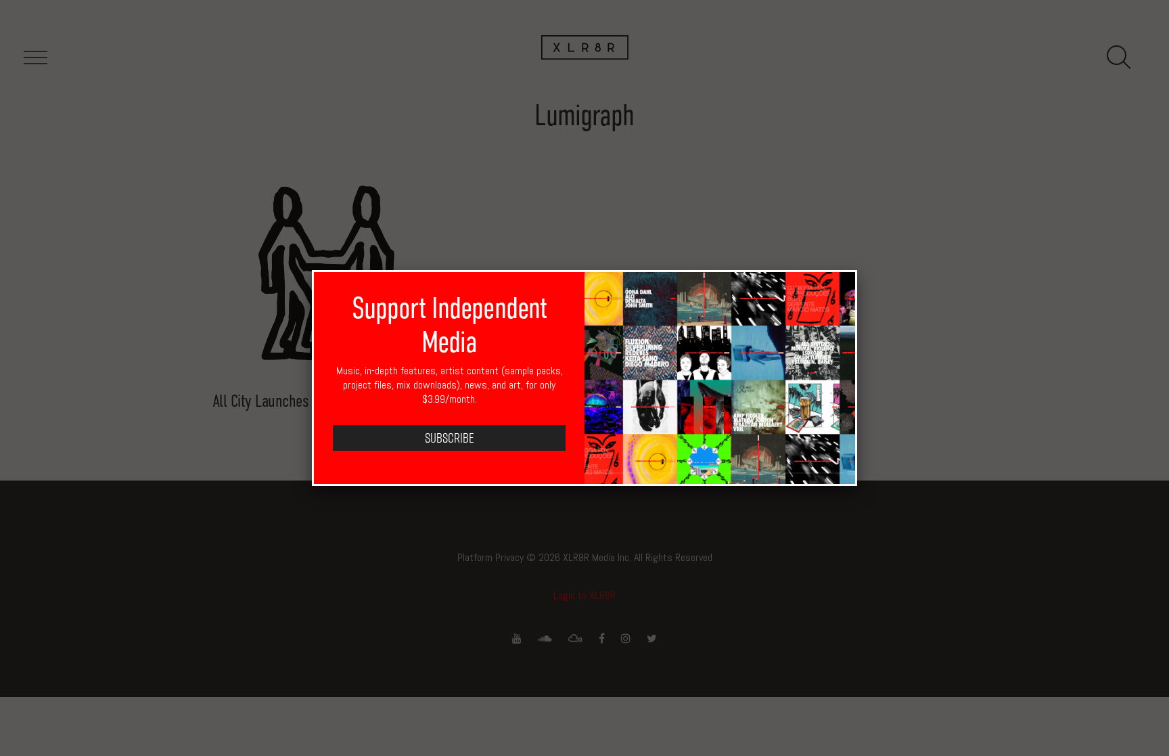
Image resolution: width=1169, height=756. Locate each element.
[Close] (857, 270)
